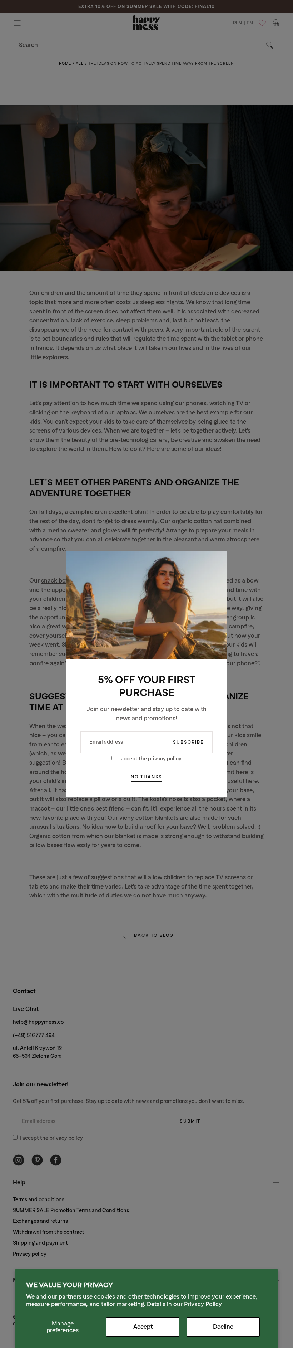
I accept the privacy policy (150, 759)
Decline (223, 1326)
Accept (143, 1326)
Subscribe (188, 742)
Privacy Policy (203, 1304)
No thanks (146, 776)
